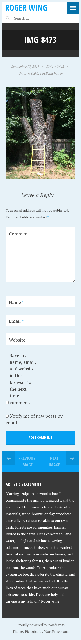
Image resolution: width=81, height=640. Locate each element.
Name (16, 302)
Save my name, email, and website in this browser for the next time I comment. (23, 378)
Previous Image (26, 461)
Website (17, 340)
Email (16, 321)
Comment (19, 234)
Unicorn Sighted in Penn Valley (40, 73)
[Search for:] (32, 18)
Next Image (54, 461)
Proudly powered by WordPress (40, 625)
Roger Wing (26, 7)
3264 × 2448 (55, 66)
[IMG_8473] (40, 178)
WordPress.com (56, 631)
